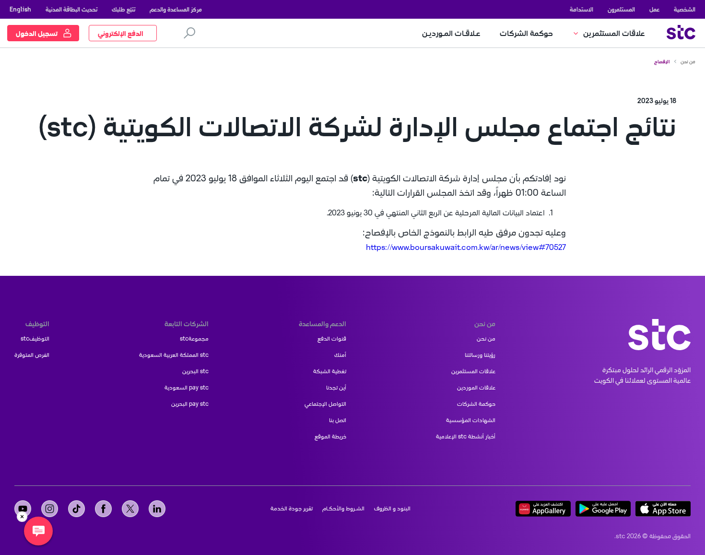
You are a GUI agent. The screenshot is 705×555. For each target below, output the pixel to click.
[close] (22, 516)
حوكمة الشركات (476, 404)
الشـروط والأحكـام (343, 508)
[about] (659, 334)
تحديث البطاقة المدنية (71, 9)
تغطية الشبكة (329, 371)
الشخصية (684, 9)
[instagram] (49, 508)
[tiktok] (76, 508)
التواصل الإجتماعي (325, 404)
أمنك (340, 355)
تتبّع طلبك (123, 9)
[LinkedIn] (157, 508)
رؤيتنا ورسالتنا (480, 355)
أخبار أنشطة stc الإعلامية (465, 436)
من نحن (688, 61)
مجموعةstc (194, 338)
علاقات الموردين (476, 387)
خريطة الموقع (330, 436)
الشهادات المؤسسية (470, 420)
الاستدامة (581, 9)
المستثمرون (621, 9)
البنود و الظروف (392, 508)
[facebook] (103, 508)
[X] (130, 508)
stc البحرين (195, 371)
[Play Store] (603, 508)
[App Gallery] (543, 508)
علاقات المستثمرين (473, 371)
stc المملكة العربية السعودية (174, 355)
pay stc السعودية (186, 387)
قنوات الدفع (331, 338)
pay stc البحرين (190, 404)
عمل (654, 9)
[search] (189, 33)
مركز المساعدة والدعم (176, 9)
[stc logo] (681, 33)
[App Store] (663, 508)
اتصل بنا (337, 420)
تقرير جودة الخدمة (291, 508)
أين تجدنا (336, 387)
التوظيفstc (35, 338)
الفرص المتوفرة (31, 355)
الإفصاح (662, 61)
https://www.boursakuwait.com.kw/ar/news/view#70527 (466, 247)
